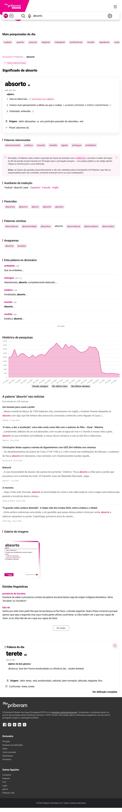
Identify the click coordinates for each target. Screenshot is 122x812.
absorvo (23, 206)
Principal (6, 741)
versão (90, 42)
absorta (47, 206)
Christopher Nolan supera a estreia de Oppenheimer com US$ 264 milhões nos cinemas (49, 447)
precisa (33, 42)
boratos (22, 245)
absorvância (73, 226)
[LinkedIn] (19, 726)
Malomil (6, 467)
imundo (41, 145)
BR (11, 16)
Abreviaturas (7, 756)
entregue (76, 145)
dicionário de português (64, 712)
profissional (76, 42)
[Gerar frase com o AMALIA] (110, 105)
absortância (11, 226)
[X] (24, 726)
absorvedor (108, 226)
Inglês (55, 187)
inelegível (60, 42)
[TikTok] (14, 726)
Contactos (6, 775)
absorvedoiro (91, 226)
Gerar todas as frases (16, 63)
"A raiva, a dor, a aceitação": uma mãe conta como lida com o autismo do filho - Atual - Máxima (52, 427)
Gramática (6, 759)
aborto (35, 206)
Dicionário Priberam (12, 56)
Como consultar (9, 752)
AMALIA (81, 158)
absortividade (29, 226)
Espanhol (35, 187)
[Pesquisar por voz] (29, 16)
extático (28, 145)
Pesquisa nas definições (12, 745)
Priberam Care (8, 793)
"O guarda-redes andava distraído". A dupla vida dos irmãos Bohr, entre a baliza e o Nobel (49, 507)
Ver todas (61, 628)
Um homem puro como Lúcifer (18, 407)
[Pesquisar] (23, 16)
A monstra (7, 487)
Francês (46, 187)
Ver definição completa (104, 691)
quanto (20, 42)
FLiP (4, 782)
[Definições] (110, 16)
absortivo (46, 226)
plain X (5, 789)
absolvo (59, 206)
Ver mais (61, 326)
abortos (9, 245)
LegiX (4, 786)
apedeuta (104, 42)
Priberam (6, 779)
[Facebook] (4, 726)
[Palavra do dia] (115, 645)
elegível (46, 42)
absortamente (12, 145)
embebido (91, 145)
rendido (53, 145)
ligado (64, 145)
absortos (10, 206)
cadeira (7, 42)
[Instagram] (9, 726)
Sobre (4, 749)
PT (5, 16)
